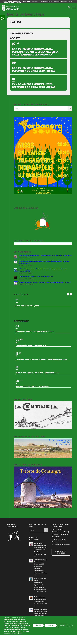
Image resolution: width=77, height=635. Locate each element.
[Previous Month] (68, 294)
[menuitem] (30, 1)
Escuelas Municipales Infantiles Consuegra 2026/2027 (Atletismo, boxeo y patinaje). (44, 282)
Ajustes (62, 625)
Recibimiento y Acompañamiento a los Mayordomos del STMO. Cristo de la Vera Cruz (40, 547)
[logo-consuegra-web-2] (12, 7)
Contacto (18, 2)
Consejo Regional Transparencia (30, 1)
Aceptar (38, 625)
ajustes (19, 633)
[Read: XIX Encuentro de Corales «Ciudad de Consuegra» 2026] (16, 277)
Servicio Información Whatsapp (62, 1)
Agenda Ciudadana (9, 2)
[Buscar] (68, 7)
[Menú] (72, 7)
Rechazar (51, 625)
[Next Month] (71, 294)
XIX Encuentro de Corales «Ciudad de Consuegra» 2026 (36, 276)
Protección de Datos (46, 1)
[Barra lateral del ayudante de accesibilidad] (2, 17)
